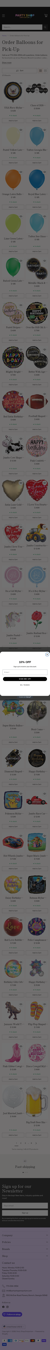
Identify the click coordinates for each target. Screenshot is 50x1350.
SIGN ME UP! (25, 679)
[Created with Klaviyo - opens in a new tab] (25, 697)
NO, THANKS (25, 685)
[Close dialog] (47, 654)
